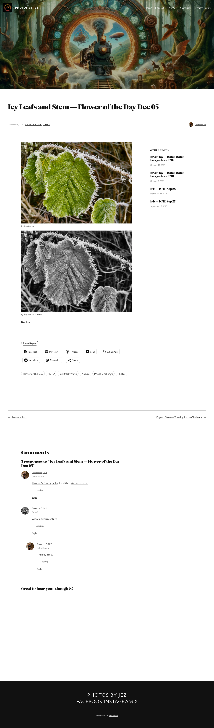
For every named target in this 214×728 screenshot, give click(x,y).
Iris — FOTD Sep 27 (162, 201)
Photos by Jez (27, 7)
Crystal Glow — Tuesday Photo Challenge (179, 417)
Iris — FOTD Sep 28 (163, 189)
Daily (46, 124)
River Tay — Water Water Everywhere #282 (167, 158)
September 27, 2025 (158, 206)
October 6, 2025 (157, 180)
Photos (121, 373)
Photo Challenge (103, 373)
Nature (85, 373)
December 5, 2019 (39, 472)
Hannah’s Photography (45, 483)
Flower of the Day (33, 373)
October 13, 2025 (157, 164)
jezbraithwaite (38, 476)
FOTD (51, 373)
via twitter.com (79, 483)
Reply (34, 497)
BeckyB (35, 512)
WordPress (113, 715)
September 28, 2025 (158, 193)
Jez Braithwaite (68, 373)
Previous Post (19, 417)
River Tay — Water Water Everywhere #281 (167, 174)
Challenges (33, 124)
